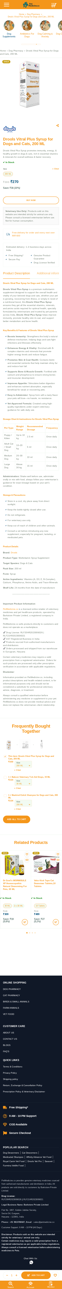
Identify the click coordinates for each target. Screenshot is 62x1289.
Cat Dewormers (29, 1153)
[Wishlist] (50, 1285)
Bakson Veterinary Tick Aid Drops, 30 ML (31, 777)
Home (21, 14)
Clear (56, 169)
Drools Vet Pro (35, 1161)
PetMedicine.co (11, 609)
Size (5, 169)
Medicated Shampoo (13, 1157)
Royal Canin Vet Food (14, 1161)
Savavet (49, 1161)
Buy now (31, 200)
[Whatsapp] (31, 1262)
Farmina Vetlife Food (13, 1165)
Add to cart (38, 1275)
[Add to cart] (25, 922)
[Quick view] (27, 859)
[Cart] (54, 6)
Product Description (16, 273)
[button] (24, 44)
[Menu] (6, 4)
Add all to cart (16, 819)
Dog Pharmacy (33, 14)
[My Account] (30, 1285)
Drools (14, 552)
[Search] (11, 1285)
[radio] (8, 174)
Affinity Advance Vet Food (39, 1157)
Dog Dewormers (11, 1153)
